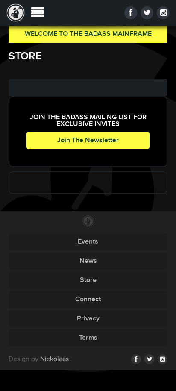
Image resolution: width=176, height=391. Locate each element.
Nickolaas (54, 359)
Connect (88, 299)
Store (88, 280)
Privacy (88, 319)
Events (88, 242)
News (88, 261)
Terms (88, 338)
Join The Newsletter (88, 140)
